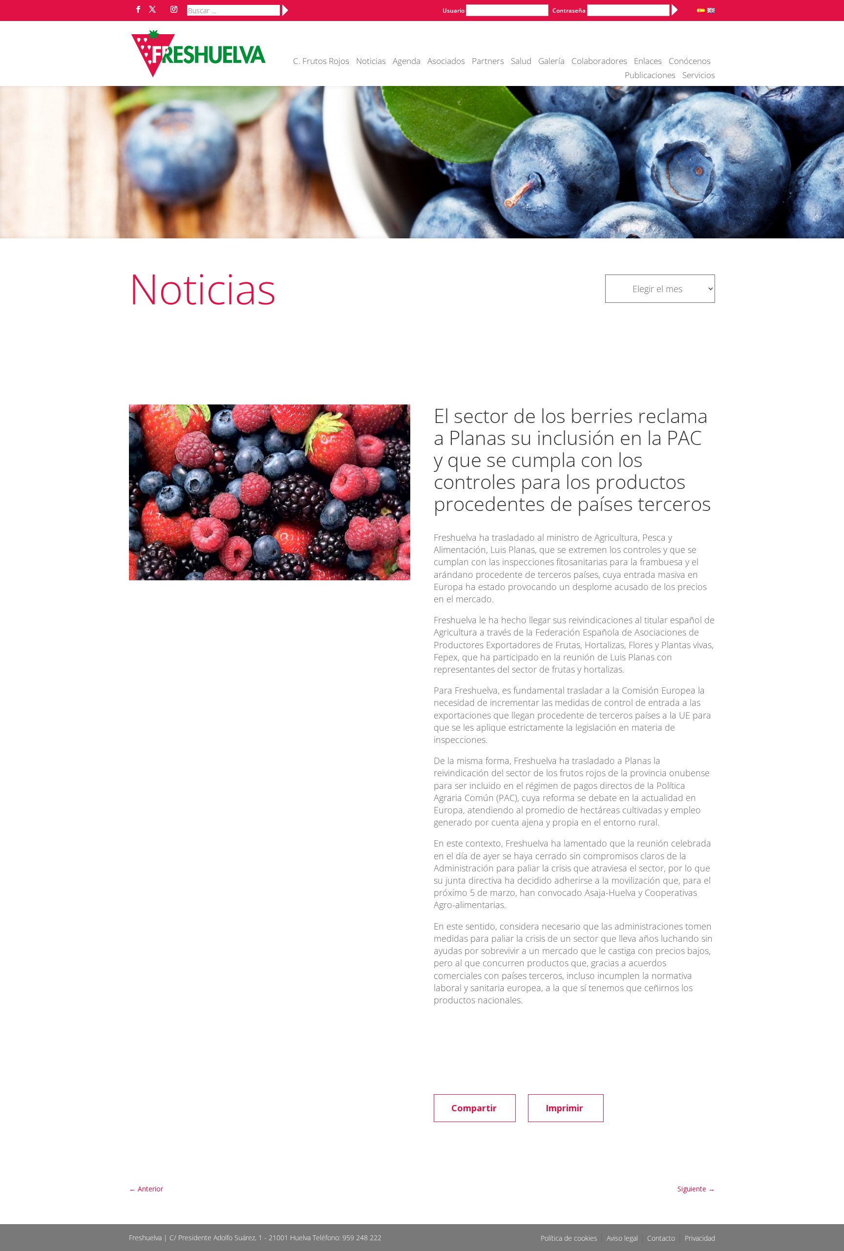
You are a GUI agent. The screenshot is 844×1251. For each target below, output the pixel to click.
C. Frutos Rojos (321, 62)
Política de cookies (570, 1238)
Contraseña (569, 10)
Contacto (661, 1238)
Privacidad (700, 1238)
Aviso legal (623, 1238)
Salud (521, 62)
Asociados (446, 62)
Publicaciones (650, 76)
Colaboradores (599, 62)
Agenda (407, 62)
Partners (488, 62)
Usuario (453, 10)
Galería (551, 62)
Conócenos (690, 62)
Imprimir (564, 1108)
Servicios (698, 76)
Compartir (474, 1108)
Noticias (371, 62)
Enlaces (648, 62)
